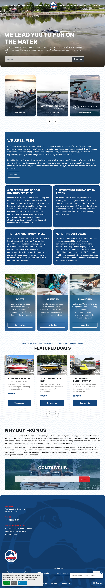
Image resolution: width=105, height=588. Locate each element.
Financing (38, 5)
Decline (14, 583)
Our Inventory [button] (20, 325)
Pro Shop (70, 5)
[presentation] (49, 121)
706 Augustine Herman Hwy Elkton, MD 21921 (15, 510)
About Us (87, 5)
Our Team (54, 584)
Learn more (22, 583)
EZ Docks (46, 5)
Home (6, 5)
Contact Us (97, 5)
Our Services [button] (52, 325)
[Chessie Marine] (11, 556)
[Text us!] (97, 583)
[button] (62, 5)
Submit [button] (84, 479)
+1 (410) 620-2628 (12, 520)
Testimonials (78, 5)
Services (62, 5)
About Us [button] (13, 175)
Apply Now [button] (85, 325)
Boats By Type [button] (27, 5)
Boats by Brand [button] (14, 5)
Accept (7, 583)
